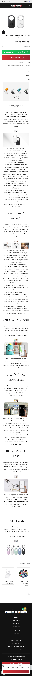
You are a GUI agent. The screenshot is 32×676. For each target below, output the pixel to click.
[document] (16, 338)
